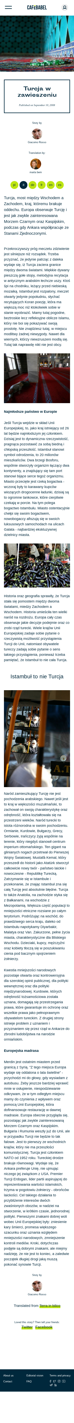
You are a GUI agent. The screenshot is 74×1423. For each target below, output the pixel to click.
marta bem (36, 172)
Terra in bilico (49, 1306)
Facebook (43, 1327)
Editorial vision (34, 1375)
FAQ (29, 1381)
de (32, 185)
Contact (7, 1381)
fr (41, 185)
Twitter (27, 1327)
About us (8, 1375)
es (59, 185)
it (23, 185)
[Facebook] (50, 1381)
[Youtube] (64, 1381)
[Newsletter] (51, 1385)
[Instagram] (59, 1381)
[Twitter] (54, 1381)
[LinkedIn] (55, 1385)
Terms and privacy (60, 1375)
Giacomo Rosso (37, 142)
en (50, 185)
